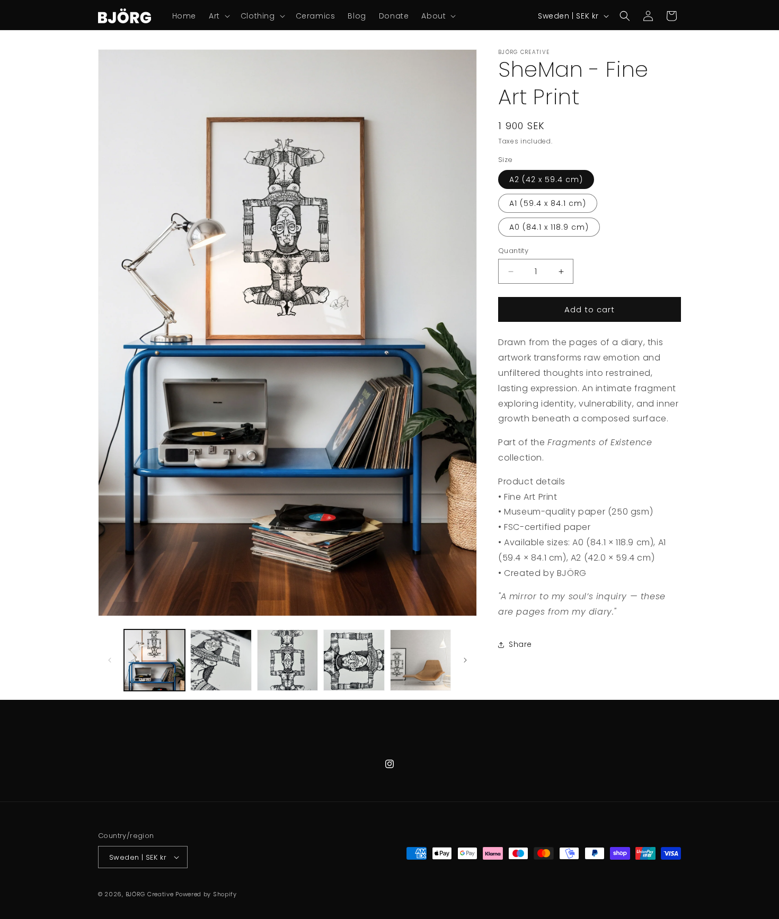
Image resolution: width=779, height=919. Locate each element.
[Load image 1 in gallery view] (154, 659)
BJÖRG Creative (150, 894)
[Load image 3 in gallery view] (287, 659)
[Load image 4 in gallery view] (353, 659)
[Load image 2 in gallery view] (220, 659)
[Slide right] (465, 660)
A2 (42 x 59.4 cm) (546, 179)
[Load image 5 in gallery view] (420, 659)
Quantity (513, 251)
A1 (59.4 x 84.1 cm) (547, 203)
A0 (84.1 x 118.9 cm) (549, 227)
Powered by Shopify (206, 894)
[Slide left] (109, 660)
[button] (218, 16)
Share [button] (520, 644)
